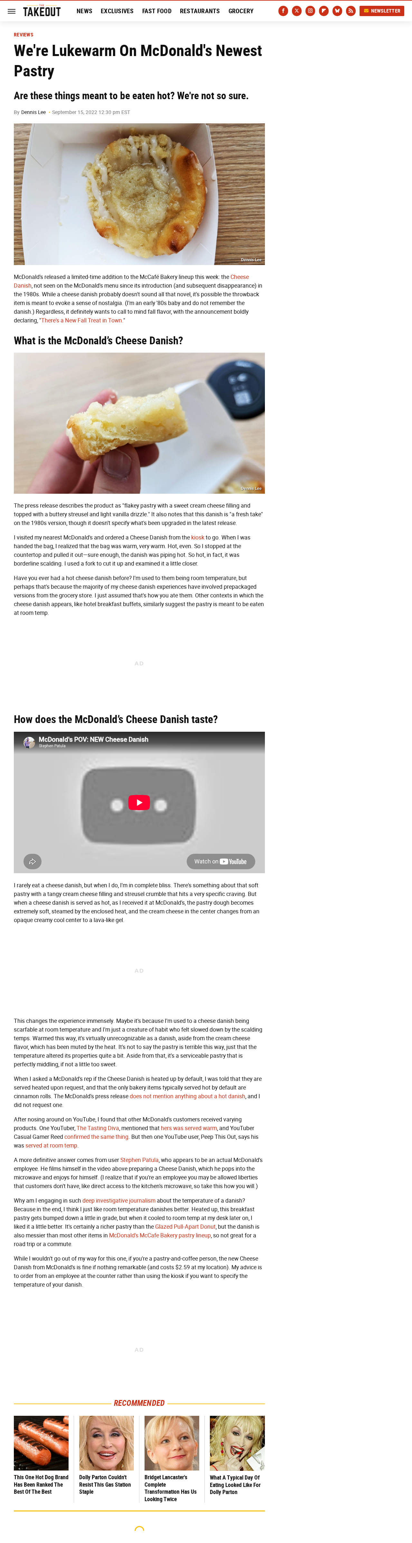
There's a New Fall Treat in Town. (82, 320)
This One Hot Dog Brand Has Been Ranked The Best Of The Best (41, 1484)
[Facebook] (283, 11)
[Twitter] (297, 11)
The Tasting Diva (98, 1128)
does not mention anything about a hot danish (187, 1096)
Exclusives (117, 11)
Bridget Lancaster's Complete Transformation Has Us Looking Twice (171, 1488)
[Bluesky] (337, 11)
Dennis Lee (33, 112)
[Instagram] (310, 11)
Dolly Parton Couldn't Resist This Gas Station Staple (105, 1484)
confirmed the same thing (96, 1136)
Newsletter (386, 11)
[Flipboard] (324, 11)
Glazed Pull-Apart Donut (185, 1226)
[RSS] (351, 11)
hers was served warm (189, 1128)
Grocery (241, 11)
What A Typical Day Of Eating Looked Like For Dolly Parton (235, 1484)
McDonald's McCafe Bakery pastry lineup (160, 1235)
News (84, 11)
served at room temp (51, 1145)
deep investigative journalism (118, 1200)
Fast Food (157, 11)
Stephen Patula (139, 1160)
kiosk (197, 537)
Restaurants (200, 11)
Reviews (23, 34)
